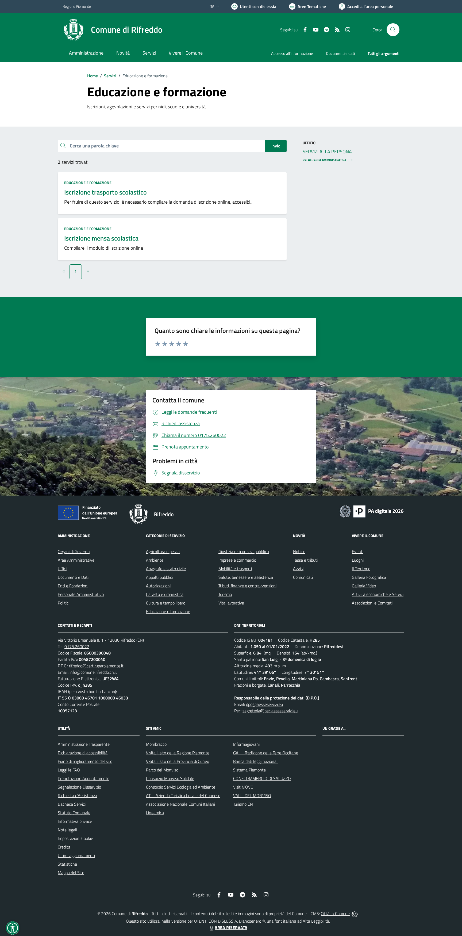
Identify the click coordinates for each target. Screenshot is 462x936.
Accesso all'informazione (292, 53)
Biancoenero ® (252, 921)
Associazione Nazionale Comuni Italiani (180, 804)
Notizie (299, 551)
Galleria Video (364, 586)
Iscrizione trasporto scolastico (105, 192)
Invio (275, 146)
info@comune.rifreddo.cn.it (93, 672)
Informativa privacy (75, 821)
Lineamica (155, 812)
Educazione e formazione (87, 182)
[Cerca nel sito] (393, 29)
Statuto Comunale (74, 812)
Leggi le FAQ (69, 770)
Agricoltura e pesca (163, 551)
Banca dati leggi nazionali (255, 761)
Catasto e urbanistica (164, 594)
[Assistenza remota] (354, 913)
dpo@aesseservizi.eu (264, 704)
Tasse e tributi (305, 560)
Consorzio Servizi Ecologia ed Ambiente (180, 787)
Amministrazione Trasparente (84, 744)
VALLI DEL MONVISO (252, 795)
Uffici (62, 568)
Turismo (225, 594)
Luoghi (358, 560)
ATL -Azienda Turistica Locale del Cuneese (183, 795)
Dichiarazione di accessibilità (82, 752)
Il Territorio (361, 568)
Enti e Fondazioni (73, 586)
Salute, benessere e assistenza (245, 577)
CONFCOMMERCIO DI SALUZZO (262, 778)
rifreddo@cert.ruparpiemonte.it (96, 666)
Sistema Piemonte (249, 770)
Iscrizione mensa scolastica (101, 238)
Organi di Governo (74, 551)
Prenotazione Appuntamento (83, 778)
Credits (64, 847)
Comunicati (303, 577)
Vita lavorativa (231, 603)
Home (92, 76)
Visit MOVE (243, 787)
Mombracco (156, 744)
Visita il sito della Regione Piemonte (177, 752)
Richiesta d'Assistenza (77, 795)
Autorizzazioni (158, 586)
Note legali (67, 830)
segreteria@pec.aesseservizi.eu (270, 710)
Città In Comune (335, 913)
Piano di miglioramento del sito (85, 761)
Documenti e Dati (73, 577)
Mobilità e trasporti (235, 568)
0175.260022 (76, 646)
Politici (63, 603)
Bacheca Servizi (72, 804)
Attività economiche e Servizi (377, 594)
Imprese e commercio (237, 560)
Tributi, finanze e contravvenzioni (247, 586)
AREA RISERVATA (231, 927)
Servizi (110, 76)
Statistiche (67, 864)
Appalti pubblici (159, 577)
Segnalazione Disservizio (79, 787)
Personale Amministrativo (81, 594)
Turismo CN (243, 804)
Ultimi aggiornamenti (76, 855)
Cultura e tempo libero (165, 603)
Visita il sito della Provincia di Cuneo (177, 761)
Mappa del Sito (71, 872)
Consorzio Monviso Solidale (170, 778)
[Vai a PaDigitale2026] (371, 511)
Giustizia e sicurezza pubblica (243, 551)
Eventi (357, 551)
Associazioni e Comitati (372, 603)
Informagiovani (246, 744)
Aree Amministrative (76, 560)
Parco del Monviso (162, 770)
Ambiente (154, 560)
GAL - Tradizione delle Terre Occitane (265, 752)
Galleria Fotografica (369, 577)
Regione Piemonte (77, 6)
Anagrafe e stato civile (166, 568)
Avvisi (298, 568)
